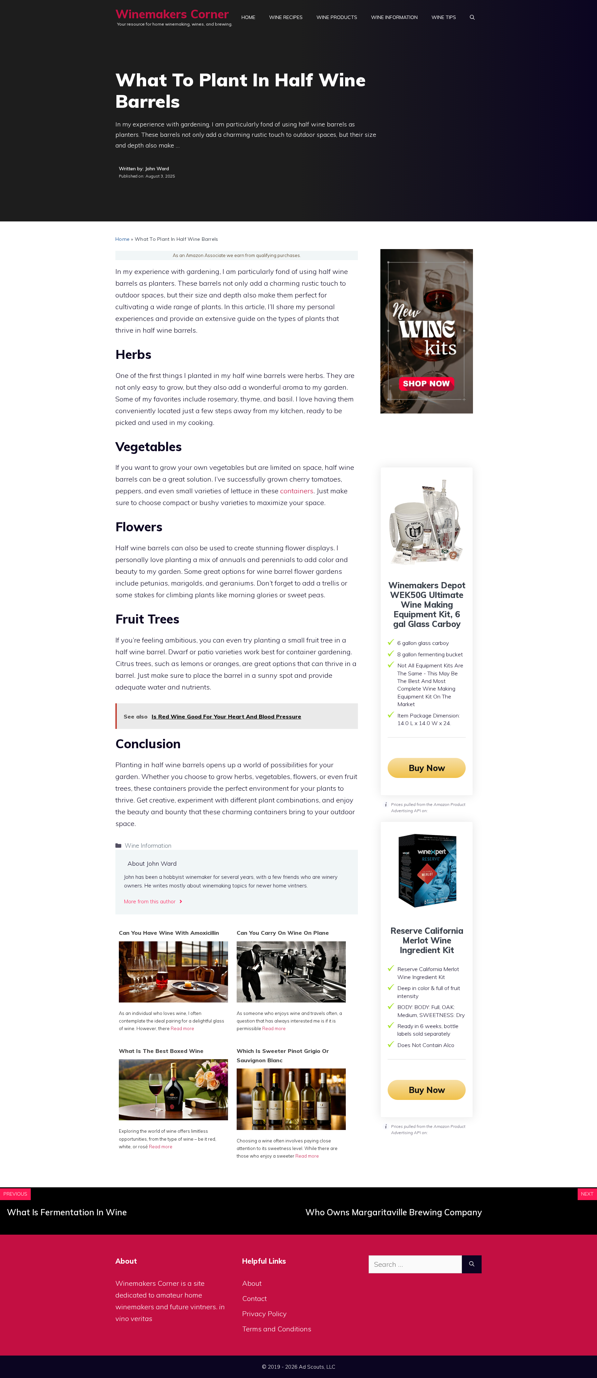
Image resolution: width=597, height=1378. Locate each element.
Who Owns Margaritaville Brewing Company (393, 1212)
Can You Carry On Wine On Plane (283, 932)
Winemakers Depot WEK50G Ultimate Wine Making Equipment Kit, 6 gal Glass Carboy (426, 604)
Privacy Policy (264, 1313)
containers (296, 490)
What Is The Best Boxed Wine (161, 1050)
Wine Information (394, 17)
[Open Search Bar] (472, 17)
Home (248, 17)
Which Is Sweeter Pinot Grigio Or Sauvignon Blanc (283, 1055)
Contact (254, 1298)
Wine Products (336, 17)
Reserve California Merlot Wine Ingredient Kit (426, 940)
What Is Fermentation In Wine (67, 1212)
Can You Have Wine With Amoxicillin (169, 932)
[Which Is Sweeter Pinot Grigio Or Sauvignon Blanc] (291, 1127)
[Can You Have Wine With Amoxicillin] (173, 1000)
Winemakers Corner (172, 14)
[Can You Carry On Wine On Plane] (291, 1000)
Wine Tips (444, 17)
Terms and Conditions (276, 1328)
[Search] (472, 1264)
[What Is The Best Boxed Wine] (173, 1117)
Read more (182, 1028)
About (252, 1283)
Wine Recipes (286, 17)
